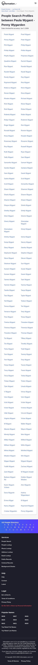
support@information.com (24, 653)
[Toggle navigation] (35, 3)
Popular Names (8, 612)
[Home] (9, 3)
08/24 (15, 620)
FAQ (3, 577)
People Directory (5, 9)
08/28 (3, 616)
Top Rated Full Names (9, 627)
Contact (4, 580)
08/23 (26, 620)
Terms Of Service (13, 661)
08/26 (26, 616)
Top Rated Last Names (9, 630)
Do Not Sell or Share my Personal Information (17, 605)
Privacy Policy (6, 602)
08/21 (15, 623)
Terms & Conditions (8, 598)
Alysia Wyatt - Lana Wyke (8, 11)
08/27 (15, 616)
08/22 (3, 623)
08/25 (3, 620)
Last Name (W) (16, 9)
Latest (4, 584)
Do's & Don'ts (6, 595)
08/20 (26, 623)
